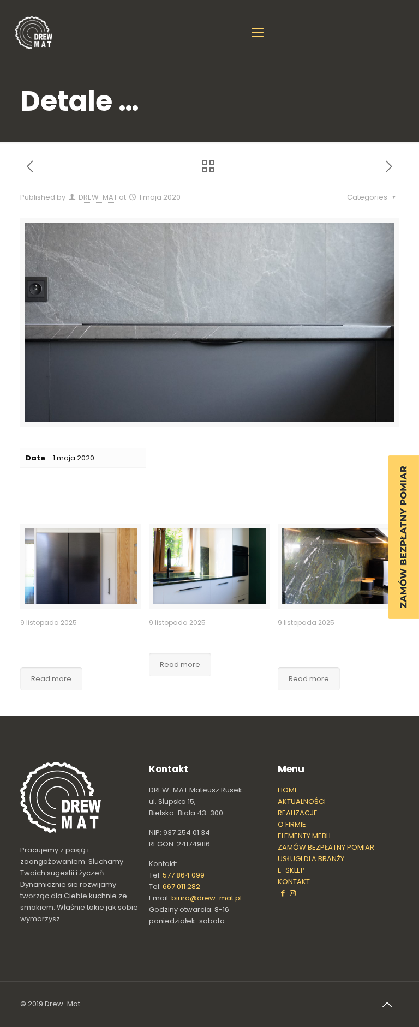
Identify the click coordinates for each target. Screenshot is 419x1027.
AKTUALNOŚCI (302, 801)
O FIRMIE (292, 824)
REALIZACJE (298, 813)
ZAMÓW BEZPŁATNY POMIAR (326, 847)
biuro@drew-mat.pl (206, 898)
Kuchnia (169, 637)
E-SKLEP (291, 870)
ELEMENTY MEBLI (304, 836)
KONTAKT (294, 881)
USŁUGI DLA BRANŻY (311, 859)
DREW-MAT (98, 197)
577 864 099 (184, 875)
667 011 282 (181, 886)
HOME (288, 790)
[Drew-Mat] (33, 32)
